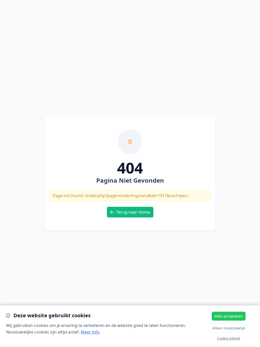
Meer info (90, 332)
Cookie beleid (228, 338)
